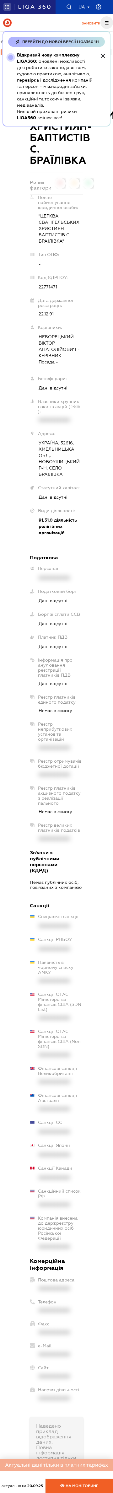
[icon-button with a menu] (106, 22)
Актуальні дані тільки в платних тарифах (56, 1465)
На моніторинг (81, 1486)
